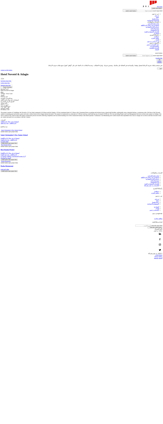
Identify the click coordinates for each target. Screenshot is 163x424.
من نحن (157, 199)
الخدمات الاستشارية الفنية (151, 184)
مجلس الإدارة (155, 193)
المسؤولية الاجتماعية (153, 204)
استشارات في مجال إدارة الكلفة (150, 177)
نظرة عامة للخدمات (153, 176)
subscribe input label (156, 225)
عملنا (157, 200)
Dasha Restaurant (7, 166)
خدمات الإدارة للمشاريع (152, 179)
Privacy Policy (158, 256)
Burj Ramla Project (7, 150)
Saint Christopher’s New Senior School (14, 135)
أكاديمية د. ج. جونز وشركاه (151, 185)
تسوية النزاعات (154, 180)
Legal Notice (158, 255)
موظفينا (156, 191)
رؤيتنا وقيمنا (155, 202)
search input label (157, 11)
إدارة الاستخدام (155, 182)
